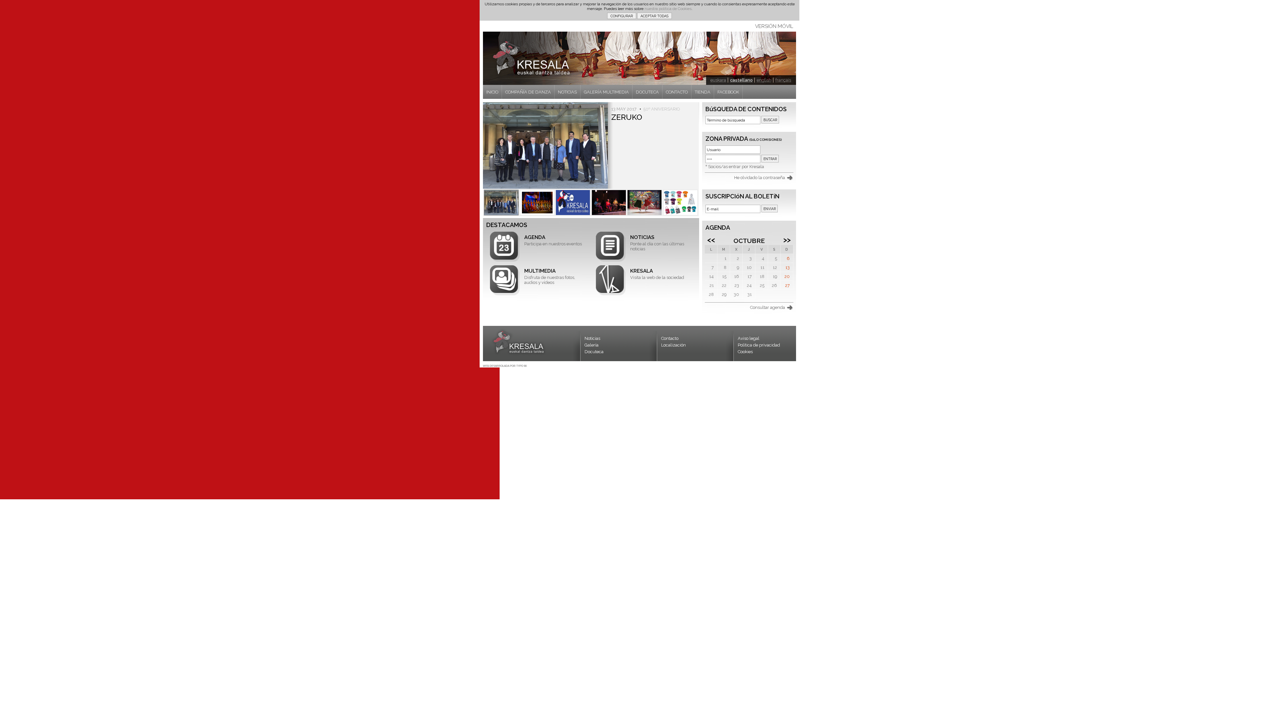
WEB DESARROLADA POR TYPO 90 (505, 365)
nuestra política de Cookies (667, 8)
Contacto (669, 338)
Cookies (745, 351)
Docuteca (594, 351)
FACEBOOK (728, 92)
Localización (673, 345)
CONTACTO (677, 92)
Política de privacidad (759, 345)
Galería (592, 345)
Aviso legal (748, 338)
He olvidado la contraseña (759, 177)
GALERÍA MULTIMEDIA (606, 92)
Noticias (592, 338)
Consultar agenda (767, 307)
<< (711, 239)
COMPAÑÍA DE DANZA (528, 92)
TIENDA (702, 92)
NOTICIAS (567, 92)
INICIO (492, 92)
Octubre (749, 240)
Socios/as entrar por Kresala (736, 166)
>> (787, 239)
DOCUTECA (647, 92)
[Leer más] (501, 202)
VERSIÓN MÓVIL (774, 26)
